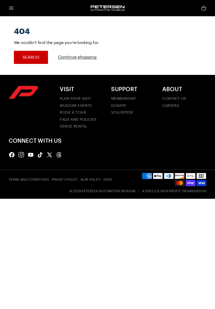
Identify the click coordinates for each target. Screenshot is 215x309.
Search (31, 57)
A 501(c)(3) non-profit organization (174, 191)
